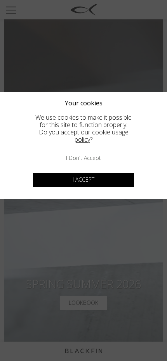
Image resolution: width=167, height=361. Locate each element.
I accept (83, 179)
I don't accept (83, 158)
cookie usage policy (102, 136)
